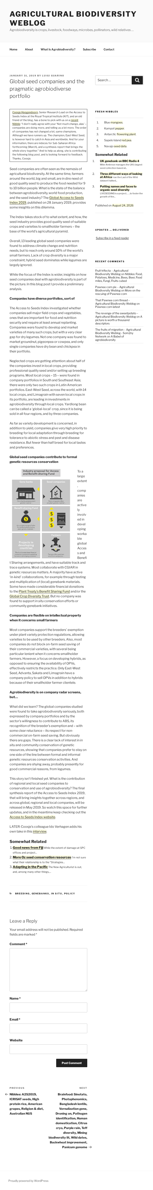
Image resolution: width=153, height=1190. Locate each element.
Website (16, 1040)
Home (13, 49)
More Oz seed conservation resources (42, 857)
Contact (109, 49)
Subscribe (89, 49)
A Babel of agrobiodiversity (109, 338)
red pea (126, 140)
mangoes (117, 122)
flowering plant (126, 134)
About (29, 49)
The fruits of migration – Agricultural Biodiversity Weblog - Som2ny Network (118, 333)
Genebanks (40, 893)
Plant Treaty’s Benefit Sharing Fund (44, 591)
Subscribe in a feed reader (112, 238)
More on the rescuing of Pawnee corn (117, 292)
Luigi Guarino (53, 75)
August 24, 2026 (122, 205)
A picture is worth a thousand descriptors (118, 320)
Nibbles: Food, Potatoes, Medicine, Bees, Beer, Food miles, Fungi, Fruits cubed (118, 277)
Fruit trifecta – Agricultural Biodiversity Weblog (111, 272)
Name (15, 998)
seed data (120, 146)
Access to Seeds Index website (32, 817)
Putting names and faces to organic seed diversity (118, 188)
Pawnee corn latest (107, 306)
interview (39, 831)
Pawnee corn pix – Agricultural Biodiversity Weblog (114, 288)
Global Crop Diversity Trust (29, 596)
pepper (119, 128)
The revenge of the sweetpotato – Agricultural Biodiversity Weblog (116, 314)
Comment (18, 944)
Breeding (22, 893)
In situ (56, 893)
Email (15, 1019)
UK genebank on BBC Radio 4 (119, 161)
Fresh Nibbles (106, 111)
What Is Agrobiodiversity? (58, 49)
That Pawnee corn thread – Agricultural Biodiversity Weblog (115, 301)
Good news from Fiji (28, 848)
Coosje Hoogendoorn (25, 112)
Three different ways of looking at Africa (121, 175)
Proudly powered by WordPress (28, 1180)
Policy (69, 893)
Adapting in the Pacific (30, 867)
